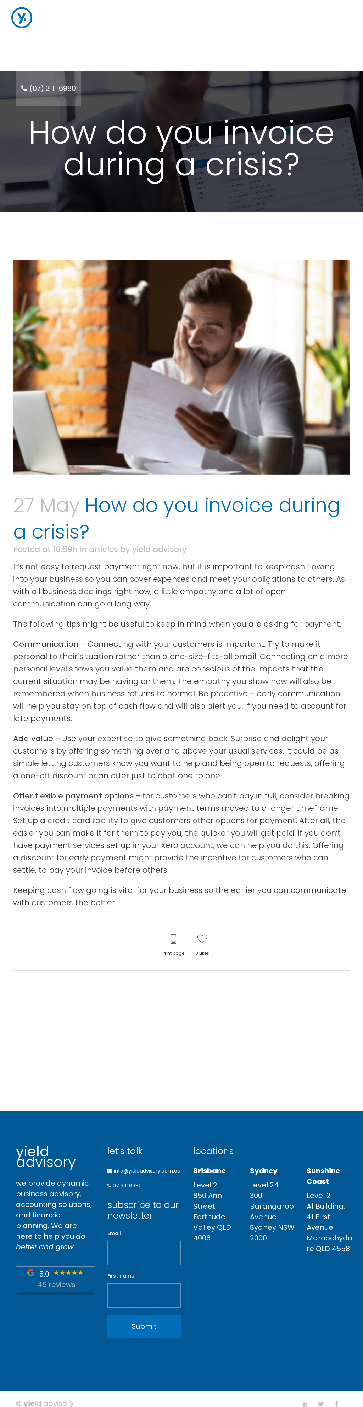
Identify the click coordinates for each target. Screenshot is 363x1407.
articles (103, 549)
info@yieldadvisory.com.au (147, 1170)
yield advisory (159, 549)
